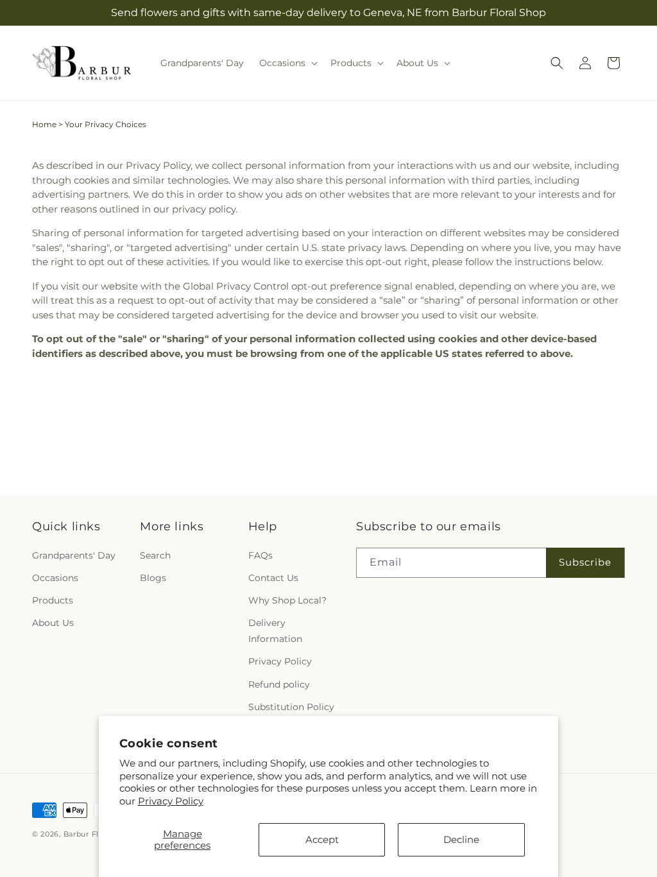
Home (44, 124)
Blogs (153, 578)
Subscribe (585, 562)
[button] (287, 62)
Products (52, 600)
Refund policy (279, 684)
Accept (322, 839)
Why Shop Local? (287, 600)
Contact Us (273, 578)
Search (155, 555)
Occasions (55, 578)
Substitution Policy (291, 707)
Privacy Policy (170, 801)
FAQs (260, 555)
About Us (53, 623)
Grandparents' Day (73, 555)
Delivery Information (275, 631)
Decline (461, 839)
